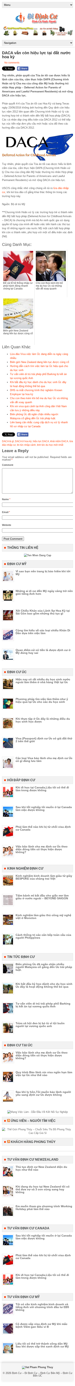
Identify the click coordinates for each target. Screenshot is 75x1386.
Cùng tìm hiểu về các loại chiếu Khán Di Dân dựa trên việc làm (43, 632)
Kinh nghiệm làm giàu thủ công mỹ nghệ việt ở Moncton (43, 917)
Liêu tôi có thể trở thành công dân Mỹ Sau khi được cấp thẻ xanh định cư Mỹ (42, 1345)
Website (6, 525)
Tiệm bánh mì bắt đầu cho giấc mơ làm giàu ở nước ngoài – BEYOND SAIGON (42, 897)
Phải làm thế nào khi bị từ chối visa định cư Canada (43, 828)
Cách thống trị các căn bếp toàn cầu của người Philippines (43, 936)
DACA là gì (8, 441)
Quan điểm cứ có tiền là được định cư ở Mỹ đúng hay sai (43, 651)
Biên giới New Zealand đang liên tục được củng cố (39, 362)
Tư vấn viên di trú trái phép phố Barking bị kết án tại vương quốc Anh (43, 1005)
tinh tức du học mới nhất (50, 445)
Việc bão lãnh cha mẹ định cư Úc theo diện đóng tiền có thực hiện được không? (42, 849)
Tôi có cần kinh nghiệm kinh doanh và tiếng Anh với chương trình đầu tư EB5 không (42, 1307)
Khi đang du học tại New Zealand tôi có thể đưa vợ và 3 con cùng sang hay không (43, 1189)
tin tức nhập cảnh (26, 445)
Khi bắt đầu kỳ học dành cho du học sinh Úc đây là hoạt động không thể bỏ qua (44, 985)
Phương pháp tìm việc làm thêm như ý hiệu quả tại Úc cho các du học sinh (42, 700)
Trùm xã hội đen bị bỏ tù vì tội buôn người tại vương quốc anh (40, 1025)
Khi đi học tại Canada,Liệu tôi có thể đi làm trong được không (42, 789)
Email (6, 512)
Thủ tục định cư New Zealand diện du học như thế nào (41, 1168)
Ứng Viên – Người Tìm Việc (33, 1120)
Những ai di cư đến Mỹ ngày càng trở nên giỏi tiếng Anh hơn (44, 592)
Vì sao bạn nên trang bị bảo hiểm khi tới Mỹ (43, 573)
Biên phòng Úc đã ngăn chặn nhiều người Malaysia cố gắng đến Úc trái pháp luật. (44, 967)
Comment (7, 465)
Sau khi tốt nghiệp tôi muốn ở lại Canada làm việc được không (44, 808)
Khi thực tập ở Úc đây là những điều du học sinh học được (43, 720)
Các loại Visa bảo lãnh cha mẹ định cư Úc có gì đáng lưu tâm (44, 759)
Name (6, 499)
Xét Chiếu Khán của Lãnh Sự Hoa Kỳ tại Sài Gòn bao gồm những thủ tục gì (43, 612)
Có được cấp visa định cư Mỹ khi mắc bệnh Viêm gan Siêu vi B (41, 1325)
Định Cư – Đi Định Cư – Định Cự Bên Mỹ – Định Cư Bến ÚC (42, 1374)
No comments (11, 62)
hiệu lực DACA (41, 441)
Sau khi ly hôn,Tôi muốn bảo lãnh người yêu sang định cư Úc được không (43, 1093)
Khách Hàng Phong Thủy (33, 1142)
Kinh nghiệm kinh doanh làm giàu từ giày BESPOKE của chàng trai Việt (44, 877)
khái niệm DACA (59, 441)
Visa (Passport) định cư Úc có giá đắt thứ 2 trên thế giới (44, 740)
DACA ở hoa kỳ (23, 441)
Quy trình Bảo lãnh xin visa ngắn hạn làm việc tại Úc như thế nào (44, 1074)
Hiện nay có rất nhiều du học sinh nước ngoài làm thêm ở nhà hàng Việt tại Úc (43, 681)
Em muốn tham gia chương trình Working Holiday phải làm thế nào (44, 1208)
